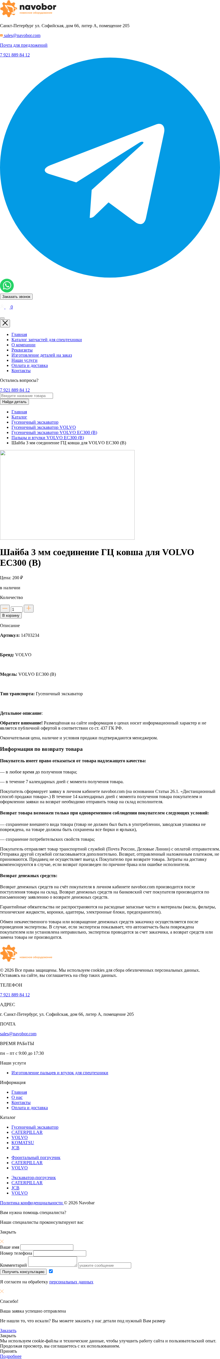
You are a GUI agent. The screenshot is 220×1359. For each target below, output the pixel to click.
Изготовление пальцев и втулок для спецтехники (59, 1072)
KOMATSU (22, 1142)
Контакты (21, 370)
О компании (23, 344)
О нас (17, 1097)
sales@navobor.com (18, 1033)
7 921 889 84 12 (15, 54)
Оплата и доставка (29, 365)
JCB (15, 1147)
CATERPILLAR (27, 1132)
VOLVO (19, 1137)
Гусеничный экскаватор (34, 1127)
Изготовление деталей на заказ (41, 355)
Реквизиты (22, 349)
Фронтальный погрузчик (35, 1157)
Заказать (8, 1330)
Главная (19, 334)
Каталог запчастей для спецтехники (46, 339)
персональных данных (71, 1281)
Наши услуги (24, 360)
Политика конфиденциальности (32, 1202)
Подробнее (10, 1356)
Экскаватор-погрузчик (33, 1177)
